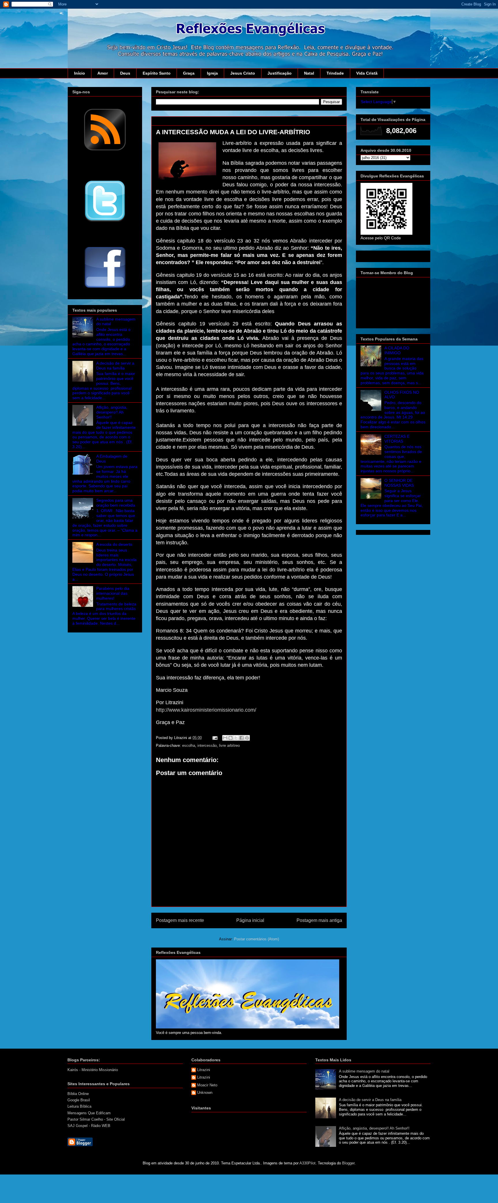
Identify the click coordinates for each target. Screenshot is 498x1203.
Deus (125, 73)
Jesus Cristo (242, 73)
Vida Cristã (367, 73)
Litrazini (203, 1070)
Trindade (335, 73)
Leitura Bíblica (79, 1106)
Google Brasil (78, 1100)
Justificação (279, 73)
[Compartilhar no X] (236, 738)
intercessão (207, 745)
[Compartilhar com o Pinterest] (247, 738)
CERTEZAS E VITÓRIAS (397, 439)
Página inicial (250, 920)
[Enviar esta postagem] (214, 738)
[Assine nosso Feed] (105, 149)
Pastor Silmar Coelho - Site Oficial (96, 1119)
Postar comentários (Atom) (256, 939)
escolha (188, 745)
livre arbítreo (229, 745)
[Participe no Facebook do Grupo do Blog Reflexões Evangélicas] (105, 288)
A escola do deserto (114, 544)
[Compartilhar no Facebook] (241, 738)
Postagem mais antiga (319, 920)
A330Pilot (307, 1163)
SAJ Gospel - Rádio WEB (88, 1126)
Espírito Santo (157, 73)
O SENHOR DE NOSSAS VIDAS (399, 483)
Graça (189, 73)
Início (79, 73)
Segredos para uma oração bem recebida (115, 502)
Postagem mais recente (180, 920)
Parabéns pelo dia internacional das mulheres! (112, 593)
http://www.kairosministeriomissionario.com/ (206, 710)
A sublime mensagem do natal (364, 1071)
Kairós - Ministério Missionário (92, 1070)
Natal (309, 73)
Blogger (348, 1163)
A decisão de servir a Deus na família (115, 365)
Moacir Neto (207, 1085)
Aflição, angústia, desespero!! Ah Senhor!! (111, 412)
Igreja (212, 73)
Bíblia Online (78, 1094)
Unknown (204, 1092)
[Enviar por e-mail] (225, 738)
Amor (102, 73)
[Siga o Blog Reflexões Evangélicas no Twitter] (105, 221)
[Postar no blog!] (230, 738)
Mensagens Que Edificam (89, 1113)
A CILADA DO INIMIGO (396, 350)
